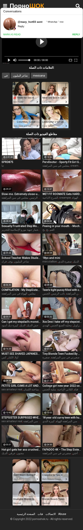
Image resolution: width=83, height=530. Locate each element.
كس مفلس (34, 293)
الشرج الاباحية (50, 197)
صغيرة (46, 357)
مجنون (20, 453)
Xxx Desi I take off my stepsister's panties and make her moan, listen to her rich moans (61, 321)
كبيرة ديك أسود (10, 325)
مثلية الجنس (49, 389)
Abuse (62, 514)
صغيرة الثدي (65, 261)
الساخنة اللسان (31, 389)
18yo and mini (51, 257)
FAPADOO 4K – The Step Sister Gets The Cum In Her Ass (61, 449)
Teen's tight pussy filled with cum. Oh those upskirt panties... (61, 289)
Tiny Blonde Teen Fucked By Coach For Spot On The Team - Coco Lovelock (61, 353)
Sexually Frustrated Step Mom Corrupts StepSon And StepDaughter (21, 226)
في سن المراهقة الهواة (68, 421)
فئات (40, 514)
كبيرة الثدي (48, 421)
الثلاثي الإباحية (65, 389)
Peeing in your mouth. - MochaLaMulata (61, 226)
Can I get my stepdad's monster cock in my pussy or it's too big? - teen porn (21, 321)
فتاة (76, 389)
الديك (22, 325)
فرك (4, 261)
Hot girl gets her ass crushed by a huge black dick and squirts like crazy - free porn (21, 449)
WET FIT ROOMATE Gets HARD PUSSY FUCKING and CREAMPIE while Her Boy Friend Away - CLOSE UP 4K (61, 194)
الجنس (46, 293)
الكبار (11, 357)
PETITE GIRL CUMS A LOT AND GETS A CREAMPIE (21, 385)
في (6, 75)
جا (3, 165)
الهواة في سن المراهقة (14, 293)
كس (4, 357)
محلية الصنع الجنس (61, 325)
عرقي (12, 453)
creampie (65, 197)
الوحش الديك (34, 325)
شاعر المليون (20, 75)
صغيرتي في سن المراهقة (65, 357)
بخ (47, 229)
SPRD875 (7, 162)
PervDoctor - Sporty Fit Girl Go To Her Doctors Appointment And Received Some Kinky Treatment (61, 162)
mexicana (39, 75)
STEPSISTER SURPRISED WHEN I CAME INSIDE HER (21, 417)
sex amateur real (12, 389)
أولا (16, 357)
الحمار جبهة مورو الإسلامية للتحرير (21, 229)
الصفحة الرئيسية (26, 514)
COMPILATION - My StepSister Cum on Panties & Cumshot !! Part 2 (21, 289)
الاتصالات (51, 514)
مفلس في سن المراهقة (55, 165)
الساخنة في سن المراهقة (37, 421)
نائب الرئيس (36, 197)
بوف (10, 261)
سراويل (77, 325)
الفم (52, 229)
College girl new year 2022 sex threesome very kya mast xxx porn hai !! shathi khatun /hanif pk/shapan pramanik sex (61, 385)
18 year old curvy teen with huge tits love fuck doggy (61, 417)
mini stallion (49, 261)
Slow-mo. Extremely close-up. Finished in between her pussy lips (21, 194)
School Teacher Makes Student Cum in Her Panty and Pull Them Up (21, 257)
